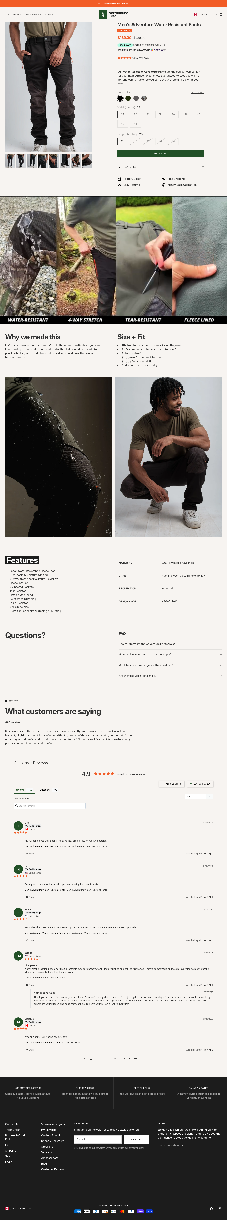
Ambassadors (49, 1158)
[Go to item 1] (10, 161)
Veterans (46, 1152)
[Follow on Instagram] (220, 1208)
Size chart (197, 92)
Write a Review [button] (202, 783)
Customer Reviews (52, 1169)
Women (17, 14)
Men (7, 14)
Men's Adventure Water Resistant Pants (45, 846)
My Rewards (48, 1129)
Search (9, 1156)
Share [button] (31, 853)
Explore (50, 14)
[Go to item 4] (43, 161)
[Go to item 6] (65, 161)
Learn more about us (171, 1145)
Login (8, 1162)
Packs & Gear (33, 14)
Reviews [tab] (19, 789)
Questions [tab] (45, 789)
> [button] (144, 1058)
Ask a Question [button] (173, 783)
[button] (160, 49)
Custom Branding (52, 1135)
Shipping (10, 1150)
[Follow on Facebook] (211, 1208)
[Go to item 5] (54, 161)
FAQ (7, 1145)
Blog (44, 1163)
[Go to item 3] (32, 161)
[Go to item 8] (87, 161)
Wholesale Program (53, 1124)
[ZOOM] (84, 144)
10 (135, 1058)
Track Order (12, 1129)
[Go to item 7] (76, 161)
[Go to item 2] (21, 161)
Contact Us (12, 1124)
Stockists (47, 1146)
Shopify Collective (52, 1141)
